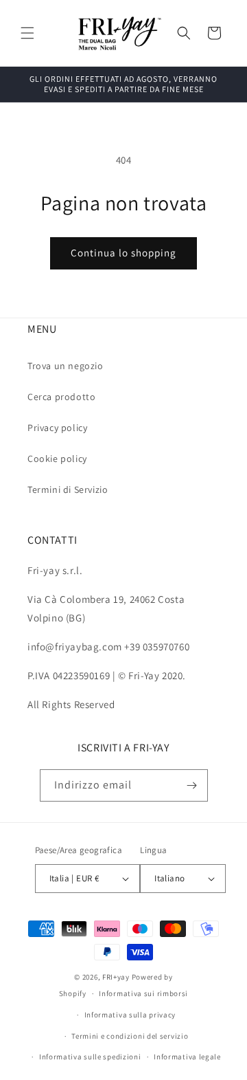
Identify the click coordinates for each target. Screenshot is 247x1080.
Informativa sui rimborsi (143, 993)
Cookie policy (57, 458)
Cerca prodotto (61, 396)
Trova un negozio (65, 366)
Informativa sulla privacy (130, 1015)
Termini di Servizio (67, 489)
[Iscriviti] (192, 785)
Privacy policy (57, 427)
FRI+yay (116, 977)
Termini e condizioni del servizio (129, 1036)
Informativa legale (187, 1056)
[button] (27, 33)
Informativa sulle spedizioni (90, 1056)
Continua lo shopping (123, 252)
